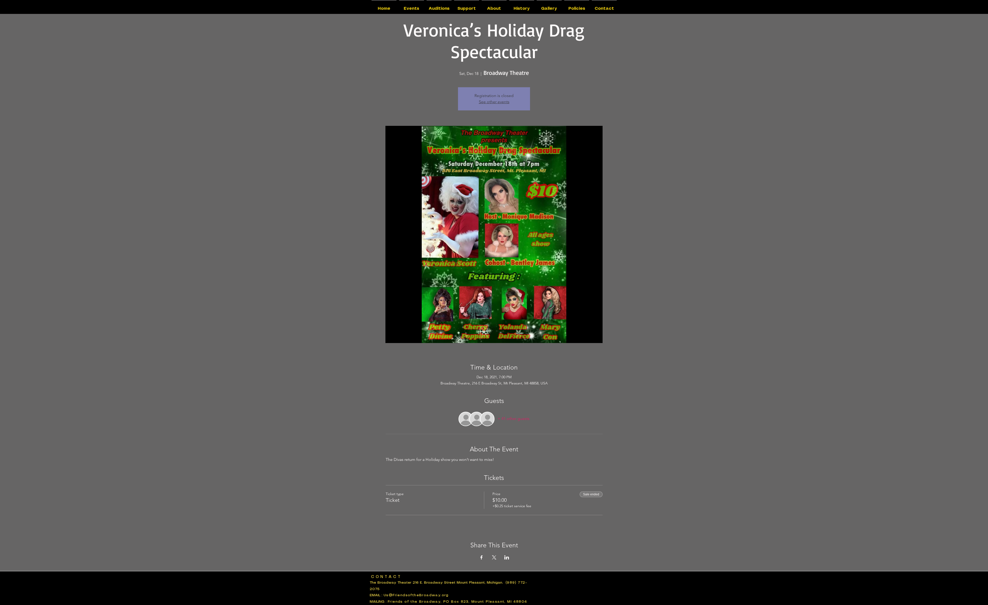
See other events (494, 101)
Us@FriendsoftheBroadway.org (416, 595)
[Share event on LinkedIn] (506, 557)
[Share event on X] (494, 557)
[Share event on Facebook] (481, 557)
